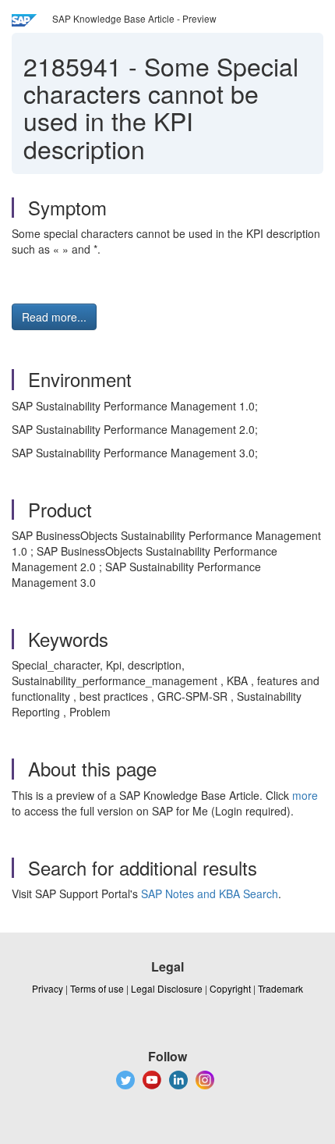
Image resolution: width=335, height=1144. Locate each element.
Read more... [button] (54, 317)
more (305, 795)
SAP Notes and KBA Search (209, 893)
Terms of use (97, 988)
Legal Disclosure (167, 988)
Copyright (230, 988)
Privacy (47, 988)
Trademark (280, 988)
